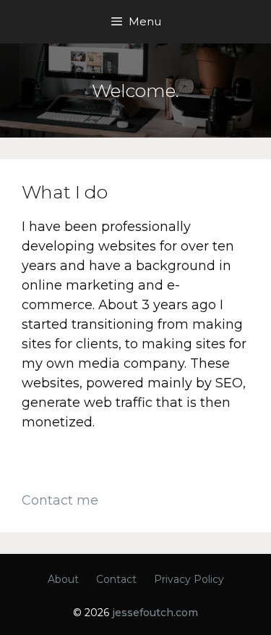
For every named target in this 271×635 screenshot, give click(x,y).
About (63, 579)
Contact (116, 579)
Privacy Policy (189, 579)
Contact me (60, 500)
